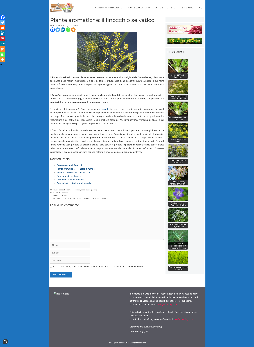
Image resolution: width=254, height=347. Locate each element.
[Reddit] (2, 27)
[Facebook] (52, 29)
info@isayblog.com (167, 304)
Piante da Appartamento (107, 8)
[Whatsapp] (68, 29)
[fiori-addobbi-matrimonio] (184, 33)
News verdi (187, 8)
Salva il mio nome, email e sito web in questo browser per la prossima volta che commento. (98, 266)
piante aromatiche (60, 193)
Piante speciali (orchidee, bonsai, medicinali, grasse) (75, 190)
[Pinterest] (2, 38)
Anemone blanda (60, 195)
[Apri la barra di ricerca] (200, 7)
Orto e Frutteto (165, 8)
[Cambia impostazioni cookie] (5, 341)
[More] (73, 29)
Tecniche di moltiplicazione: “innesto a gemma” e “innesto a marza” (81, 198)
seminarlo (104, 109)
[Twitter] (57, 29)
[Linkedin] (63, 29)
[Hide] (1, 65)
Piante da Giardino (139, 8)
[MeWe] (2, 43)
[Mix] (2, 49)
